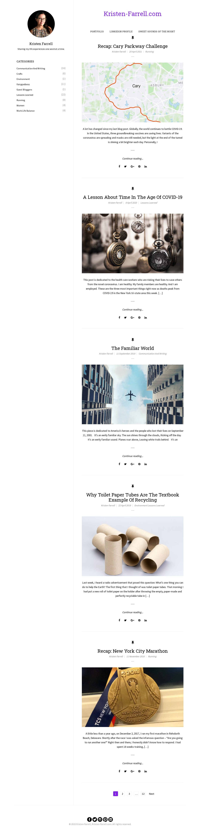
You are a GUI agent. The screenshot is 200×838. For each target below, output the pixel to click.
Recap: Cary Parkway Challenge (133, 46)
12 (143, 793)
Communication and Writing (152, 353)
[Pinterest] (105, 819)
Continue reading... (132, 158)
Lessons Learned (148, 202)
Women (20, 105)
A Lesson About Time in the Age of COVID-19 (132, 197)
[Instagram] (100, 819)
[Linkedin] (110, 819)
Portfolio (97, 31)
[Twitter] (94, 819)
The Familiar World (132, 348)
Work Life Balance (26, 110)
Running (149, 51)
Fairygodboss (23, 84)
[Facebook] (89, 819)
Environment (140, 505)
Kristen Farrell (119, 51)
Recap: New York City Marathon (133, 651)
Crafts (19, 73)
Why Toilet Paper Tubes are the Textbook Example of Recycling (132, 497)
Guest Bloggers (24, 89)
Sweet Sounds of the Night (157, 31)
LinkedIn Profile (121, 31)
